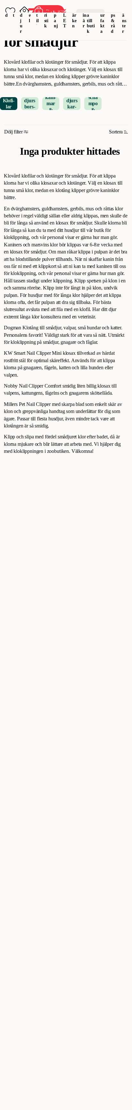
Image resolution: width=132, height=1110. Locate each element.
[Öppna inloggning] (24, 11)
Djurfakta (102, 20)
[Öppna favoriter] (10, 11)
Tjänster (124, 20)
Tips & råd (113, 20)
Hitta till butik (91, 20)
